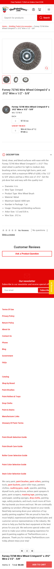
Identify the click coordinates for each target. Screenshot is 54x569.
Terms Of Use (8, 309)
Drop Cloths (7, 403)
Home (4, 26)
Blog (4, 349)
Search (46, 17)
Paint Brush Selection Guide (14, 437)
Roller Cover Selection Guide (14, 455)
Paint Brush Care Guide (12, 446)
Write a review (8, 234)
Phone (5, 342)
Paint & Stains (8, 410)
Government (7, 356)
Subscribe (44, 290)
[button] (9, 230)
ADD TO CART (39, 564)
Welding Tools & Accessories (20, 26)
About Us (6, 329)
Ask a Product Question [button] (27, 253)
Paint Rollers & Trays (11, 396)
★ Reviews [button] (51, 287)
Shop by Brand (8, 383)
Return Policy (8, 323)
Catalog (5, 377)
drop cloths (35, 498)
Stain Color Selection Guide (14, 474)
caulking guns (16, 488)
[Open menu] (49, 9)
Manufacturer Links (10, 416)
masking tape (28, 494)
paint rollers (35, 481)
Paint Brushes (8, 390)
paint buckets (14, 484)
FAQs (4, 362)
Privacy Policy (8, 316)
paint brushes (22, 481)
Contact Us (7, 336)
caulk (26, 488)
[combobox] (27, 18)
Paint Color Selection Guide (14, 464)
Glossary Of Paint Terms (12, 423)
